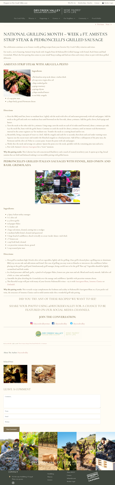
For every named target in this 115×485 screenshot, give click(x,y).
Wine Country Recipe (24, 343)
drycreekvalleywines (42, 324)
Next (107, 24)
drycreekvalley (61, 324)
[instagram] (13, 483)
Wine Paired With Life (34, 343)
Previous (100, 24)
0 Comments (44, 343)
